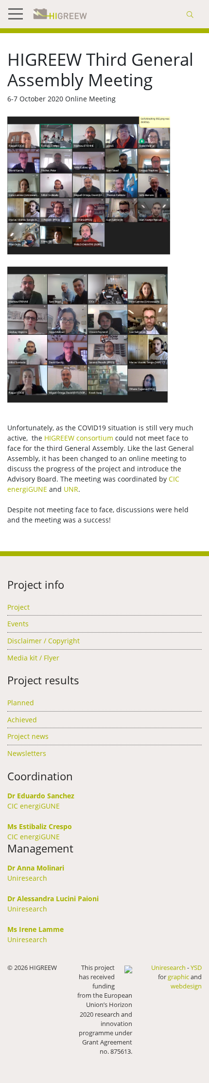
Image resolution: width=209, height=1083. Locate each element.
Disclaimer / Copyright (43, 640)
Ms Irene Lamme (35, 929)
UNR (71, 489)
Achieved (22, 719)
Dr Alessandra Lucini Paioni (53, 898)
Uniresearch (27, 878)
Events (18, 623)
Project (18, 607)
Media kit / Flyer (33, 657)
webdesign (186, 986)
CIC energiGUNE (33, 806)
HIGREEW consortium (78, 438)
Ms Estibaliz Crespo (39, 826)
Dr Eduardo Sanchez (40, 795)
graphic (178, 976)
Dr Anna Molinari (35, 867)
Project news (28, 736)
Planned (20, 702)
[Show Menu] (19, 14)
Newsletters (26, 753)
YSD (196, 967)
